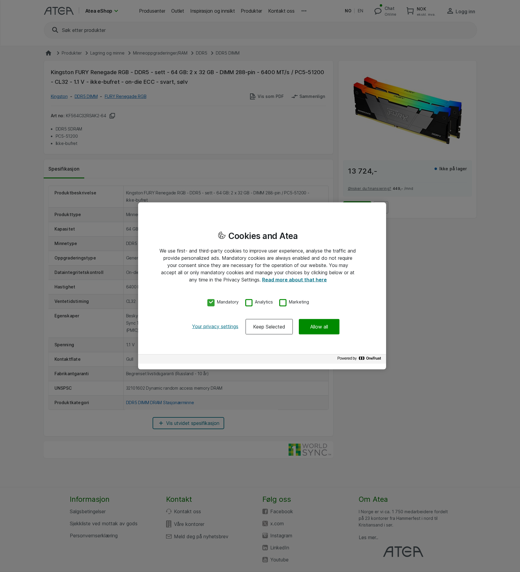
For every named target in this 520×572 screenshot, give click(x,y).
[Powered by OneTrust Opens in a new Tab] (360, 359)
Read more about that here (294, 280)
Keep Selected (269, 326)
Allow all (319, 326)
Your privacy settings (215, 326)
